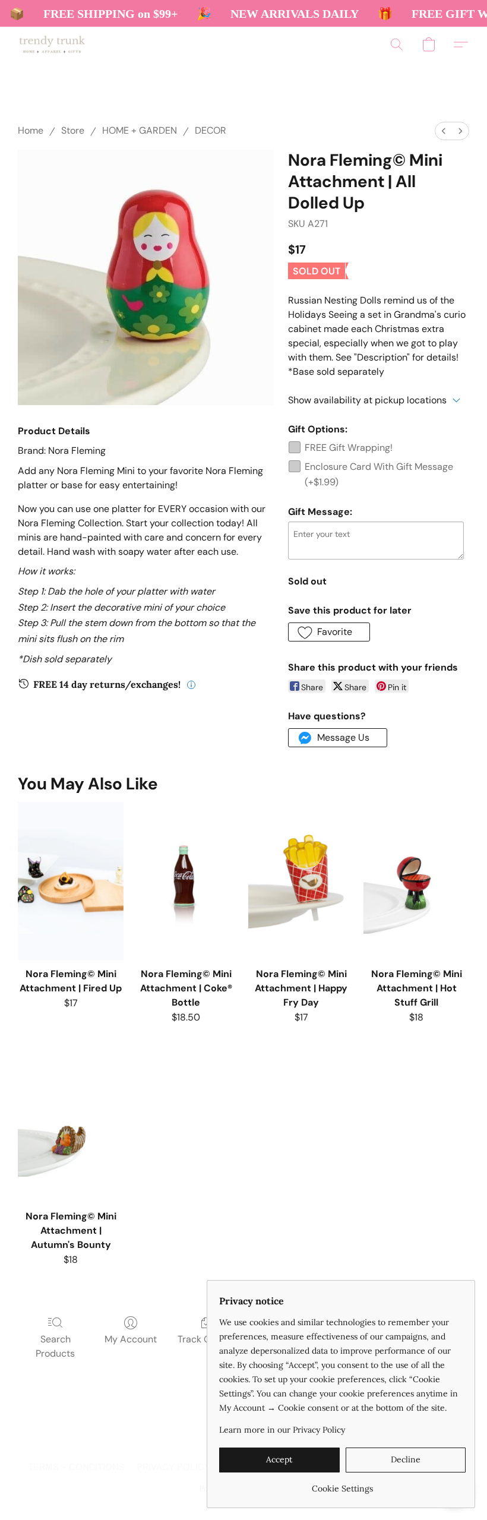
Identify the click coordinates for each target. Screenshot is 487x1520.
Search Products (55, 1346)
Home (30, 130)
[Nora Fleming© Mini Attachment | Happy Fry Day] (301, 881)
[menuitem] (443, 131)
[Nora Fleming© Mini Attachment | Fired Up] (71, 881)
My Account (131, 1339)
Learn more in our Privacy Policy (282, 1429)
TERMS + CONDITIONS (76, 1467)
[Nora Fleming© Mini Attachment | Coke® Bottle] (186, 881)
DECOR (210, 130)
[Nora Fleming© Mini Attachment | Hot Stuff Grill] (416, 881)
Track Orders (206, 1339)
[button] (52, 44)
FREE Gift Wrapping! (349, 447)
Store (72, 130)
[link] (342, 1484)
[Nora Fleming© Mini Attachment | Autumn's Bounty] (71, 1123)
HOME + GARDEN (139, 130)
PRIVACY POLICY (173, 1467)
